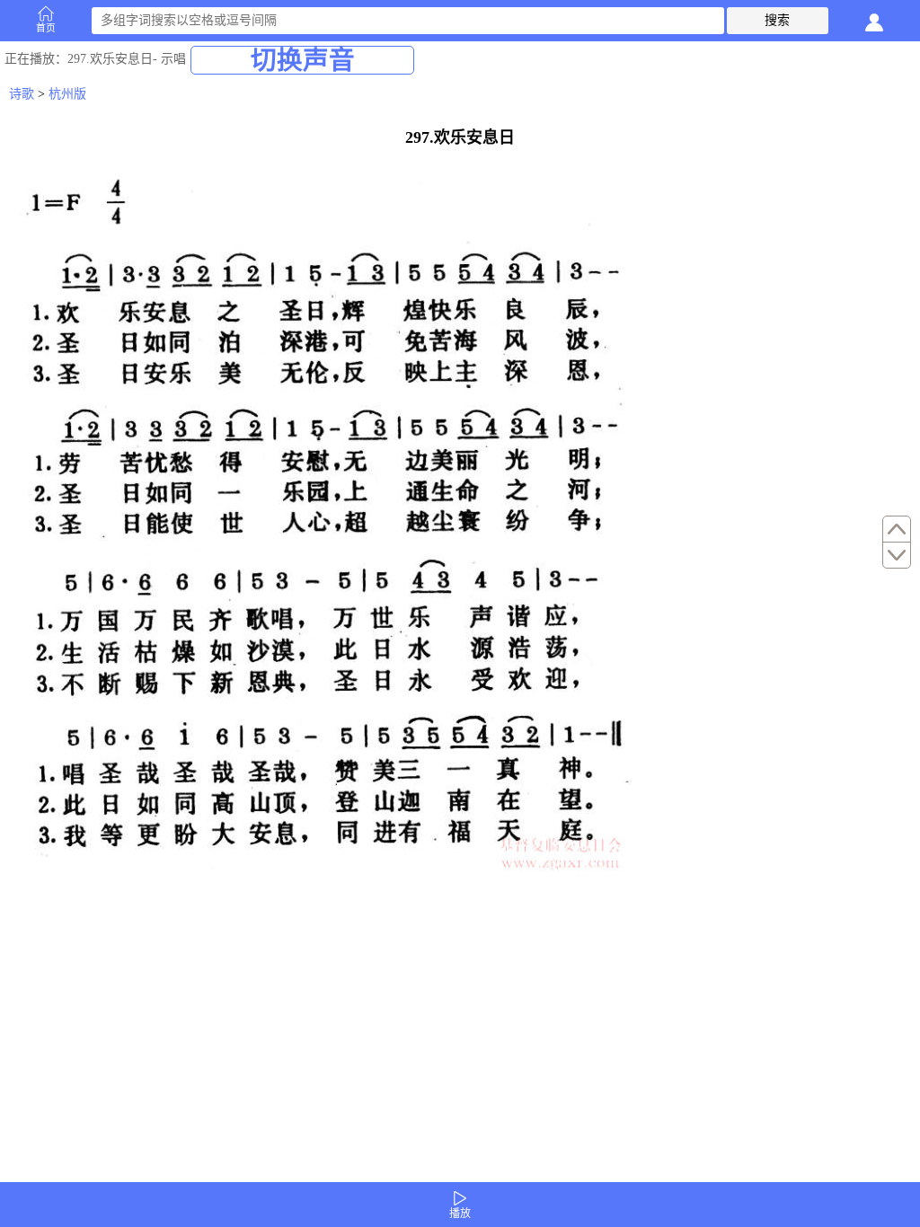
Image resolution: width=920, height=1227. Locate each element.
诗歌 (21, 94)
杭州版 (67, 94)
